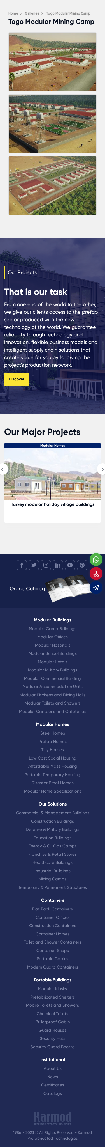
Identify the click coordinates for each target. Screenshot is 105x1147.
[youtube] (70, 565)
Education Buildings (52, 837)
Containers (52, 900)
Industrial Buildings (52, 870)
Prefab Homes (53, 741)
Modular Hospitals (52, 645)
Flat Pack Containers (52, 909)
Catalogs (52, 1093)
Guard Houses (52, 1030)
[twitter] (34, 565)
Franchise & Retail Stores (52, 854)
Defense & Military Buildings (52, 829)
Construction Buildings (52, 821)
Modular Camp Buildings (52, 628)
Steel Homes (52, 733)
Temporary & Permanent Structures (52, 887)
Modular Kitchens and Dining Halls (52, 695)
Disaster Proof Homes (52, 782)
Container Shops (52, 950)
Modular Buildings (52, 620)
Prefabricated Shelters (52, 997)
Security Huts (52, 1038)
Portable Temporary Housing (52, 774)
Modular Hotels (52, 661)
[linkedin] (58, 565)
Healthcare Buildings (52, 862)
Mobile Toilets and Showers (52, 1005)
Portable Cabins (52, 958)
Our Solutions (53, 804)
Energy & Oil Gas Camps (53, 845)
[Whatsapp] (96, 559)
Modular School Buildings (53, 653)
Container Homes (52, 934)
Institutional (52, 1059)
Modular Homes (52, 446)
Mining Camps (52, 879)
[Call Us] (96, 573)
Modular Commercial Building (52, 678)
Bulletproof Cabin (53, 1021)
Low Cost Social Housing (52, 758)
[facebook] (22, 565)
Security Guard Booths (52, 1046)
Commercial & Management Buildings (52, 812)
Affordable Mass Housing (52, 766)
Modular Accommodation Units (52, 686)
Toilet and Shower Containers (52, 942)
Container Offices (52, 917)
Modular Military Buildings (52, 670)
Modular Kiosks (52, 988)
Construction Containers (52, 925)
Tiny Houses (52, 749)
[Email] (96, 587)
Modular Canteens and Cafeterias (52, 711)
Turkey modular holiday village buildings (52, 504)
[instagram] (46, 565)
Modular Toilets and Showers (53, 703)
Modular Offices (52, 636)
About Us (53, 1068)
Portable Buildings (52, 980)
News (52, 1076)
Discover (16, 379)
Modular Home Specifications (52, 791)
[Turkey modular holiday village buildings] (52, 477)
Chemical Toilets (52, 1013)
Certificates (52, 1085)
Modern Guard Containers (52, 967)
